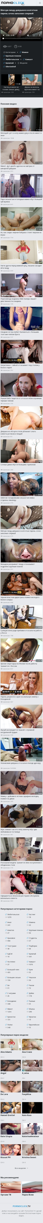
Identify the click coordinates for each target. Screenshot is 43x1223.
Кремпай (10, 63)
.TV (21, 1206)
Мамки (25, 52)
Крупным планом (13, 56)
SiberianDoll (11, 66)
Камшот (29, 59)
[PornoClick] (20, 3)
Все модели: (21, 1168)
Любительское (12, 59)
